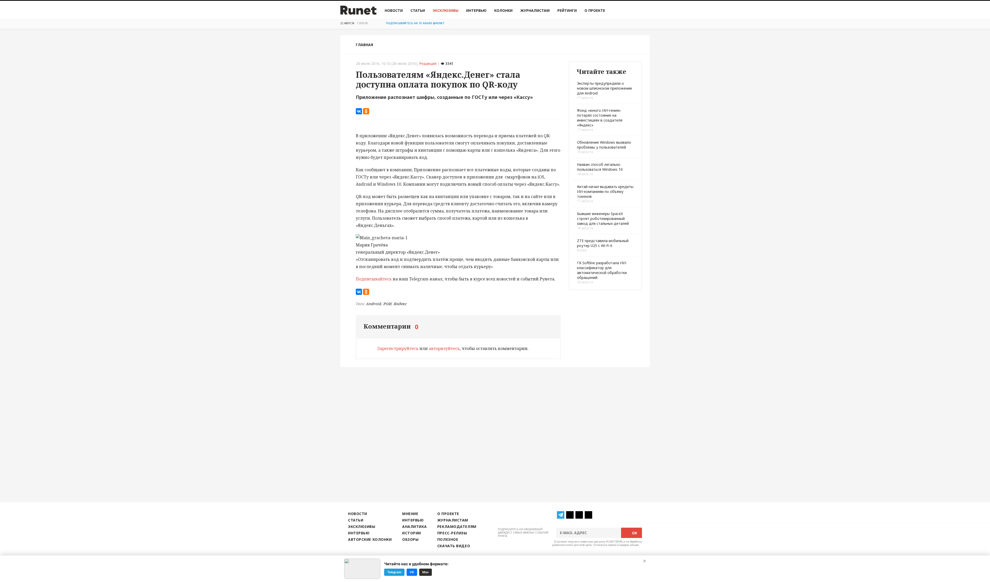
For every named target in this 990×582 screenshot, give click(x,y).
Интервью (476, 10)
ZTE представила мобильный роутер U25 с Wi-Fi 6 (603, 243)
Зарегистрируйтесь (397, 348)
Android (373, 303)
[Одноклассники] (366, 111)
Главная (364, 44)
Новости (394, 10)
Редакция (427, 63)
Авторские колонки (370, 539)
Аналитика (414, 526)
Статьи (417, 10)
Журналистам (535, 10)
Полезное (447, 539)
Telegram (394, 572)
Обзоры (410, 539)
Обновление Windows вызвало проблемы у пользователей (604, 145)
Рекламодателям (456, 526)
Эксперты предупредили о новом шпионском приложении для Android (604, 88)
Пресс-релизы (452, 532)
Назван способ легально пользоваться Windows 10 (600, 167)
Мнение (410, 513)
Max (425, 572)
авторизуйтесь (444, 348)
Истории (411, 532)
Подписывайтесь (374, 279)
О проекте (594, 10)
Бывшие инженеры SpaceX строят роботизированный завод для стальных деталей (603, 218)
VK (412, 572)
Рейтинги (567, 10)
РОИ (387, 303)
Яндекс (400, 303)
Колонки (503, 10)
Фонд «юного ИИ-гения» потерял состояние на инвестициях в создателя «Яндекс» (599, 117)
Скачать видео (453, 545)
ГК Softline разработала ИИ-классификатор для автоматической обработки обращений (602, 270)
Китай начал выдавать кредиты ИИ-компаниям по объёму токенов (605, 191)
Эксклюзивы (445, 10)
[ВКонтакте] (359, 111)
